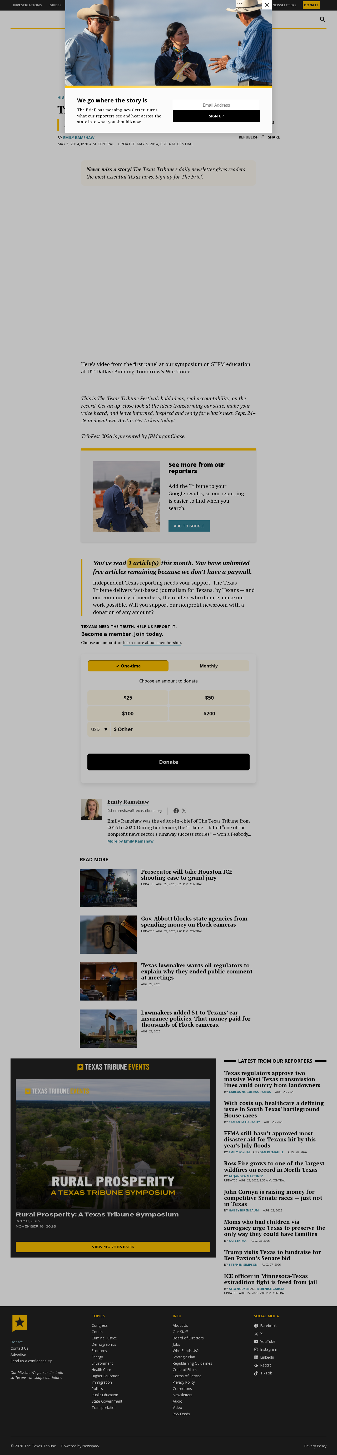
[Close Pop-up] (267, 4)
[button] (168, 727)
